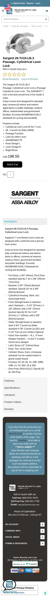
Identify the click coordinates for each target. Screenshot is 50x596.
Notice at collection (13, 592)
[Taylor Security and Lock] (21, 11)
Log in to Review (29, 79)
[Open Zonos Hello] (6, 6)
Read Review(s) (11, 79)
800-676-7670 (30, 497)
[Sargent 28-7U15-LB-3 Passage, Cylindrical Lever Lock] (25, 31)
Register (30, 3)
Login (37, 3)
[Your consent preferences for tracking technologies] (45, 593)
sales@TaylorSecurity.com (28, 505)
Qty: (5, 174)
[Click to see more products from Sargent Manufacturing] (25, 197)
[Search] (46, 19)
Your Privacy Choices (22, 587)
